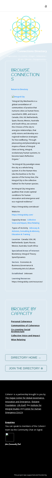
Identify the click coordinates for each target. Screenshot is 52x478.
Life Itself (21, 405)
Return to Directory (19, 89)
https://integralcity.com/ (22, 215)
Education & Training (21, 234)
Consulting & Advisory (29, 231)
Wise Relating (33, 223)
